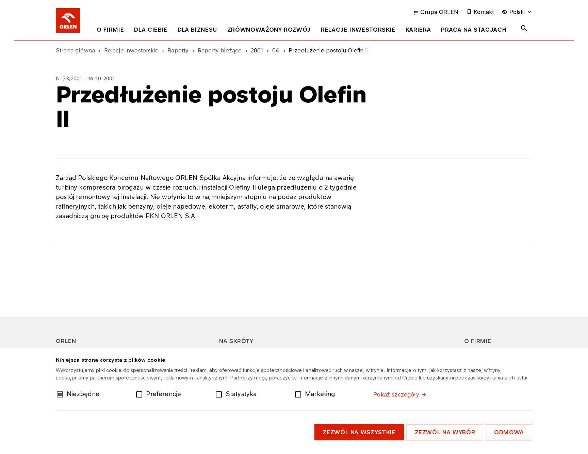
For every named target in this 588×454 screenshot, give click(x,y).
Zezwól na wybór (445, 432)
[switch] (140, 394)
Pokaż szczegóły (396, 394)
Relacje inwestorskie (358, 29)
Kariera (418, 29)
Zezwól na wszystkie (359, 432)
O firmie (110, 29)
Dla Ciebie (150, 29)
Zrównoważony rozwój (269, 29)
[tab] (110, 30)
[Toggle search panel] (524, 28)
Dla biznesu (197, 29)
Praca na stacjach (474, 29)
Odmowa (509, 432)
